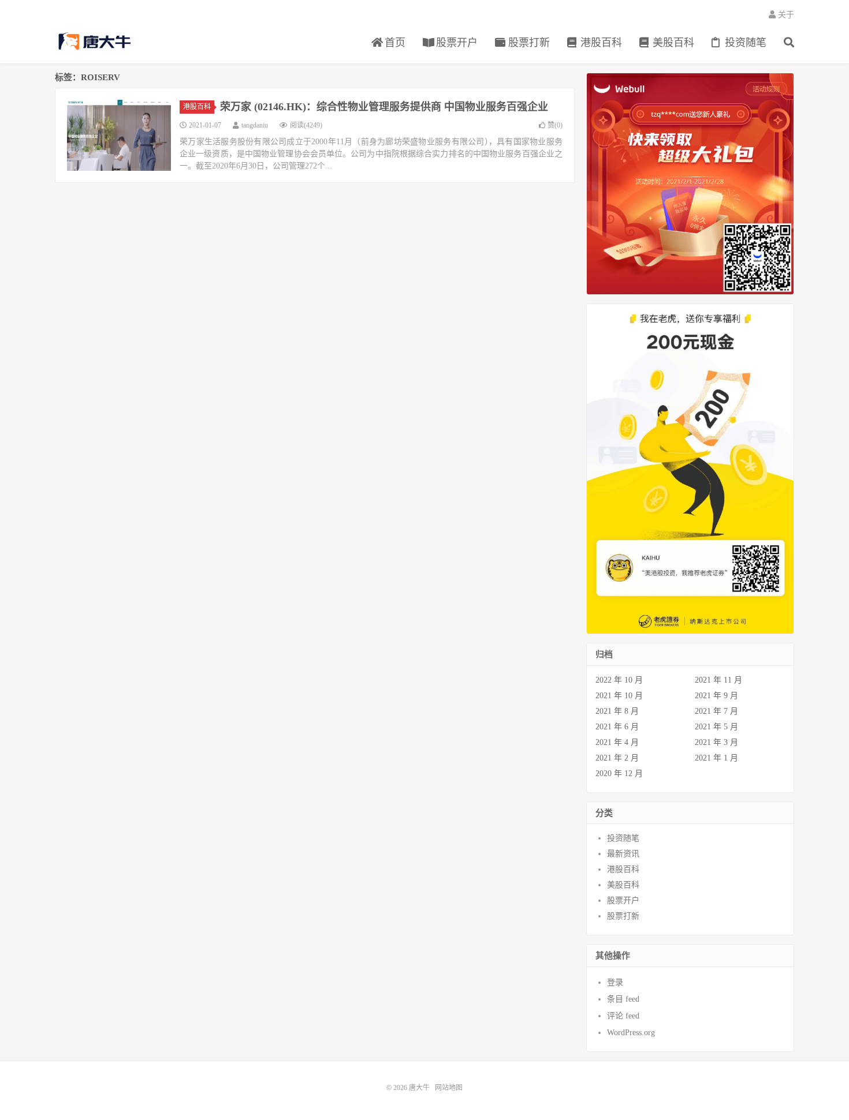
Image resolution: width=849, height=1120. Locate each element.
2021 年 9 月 (716, 695)
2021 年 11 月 (718, 680)
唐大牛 (96, 41)
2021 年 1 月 (716, 758)
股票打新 (527, 42)
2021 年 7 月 (716, 711)
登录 (615, 982)
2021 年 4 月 (617, 742)
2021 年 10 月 (619, 695)
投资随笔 (744, 42)
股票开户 (455, 42)
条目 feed (623, 999)
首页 (393, 42)
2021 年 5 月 (716, 726)
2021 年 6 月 (617, 726)
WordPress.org (631, 1032)
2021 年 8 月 (617, 711)
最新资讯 (623, 853)
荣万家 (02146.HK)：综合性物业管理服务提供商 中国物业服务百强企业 (384, 107)
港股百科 (600, 42)
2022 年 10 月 (619, 680)
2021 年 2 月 (617, 758)
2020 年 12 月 (619, 773)
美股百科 (672, 42)
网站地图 (449, 1088)
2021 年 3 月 (716, 742)
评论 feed (623, 1016)
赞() (555, 125)
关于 (785, 14)
